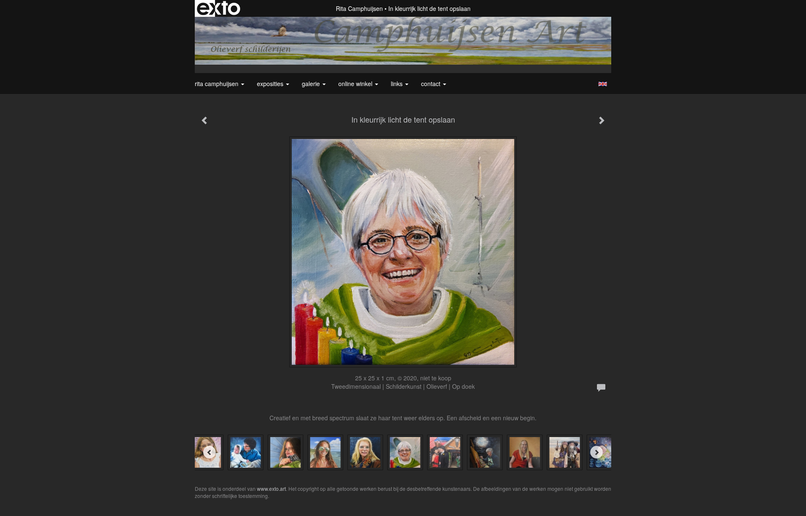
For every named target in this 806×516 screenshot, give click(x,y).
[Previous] (209, 452)
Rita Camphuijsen (359, 8)
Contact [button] (431, 83)
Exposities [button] (271, 83)
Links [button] (397, 83)
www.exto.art (271, 488)
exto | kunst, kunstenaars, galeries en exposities (218, 8)
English (602, 83)
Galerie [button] (312, 83)
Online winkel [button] (356, 83)
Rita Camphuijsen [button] (217, 83)
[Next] (596, 452)
